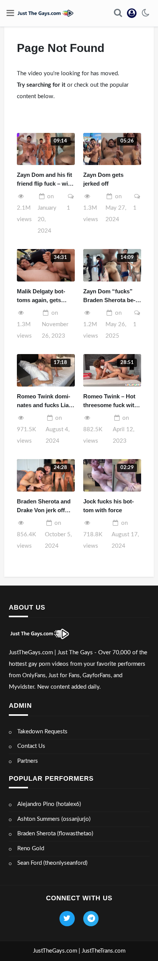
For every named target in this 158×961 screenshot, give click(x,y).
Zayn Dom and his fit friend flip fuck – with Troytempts (45, 179)
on (115, 208)
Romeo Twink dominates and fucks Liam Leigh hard (45, 401)
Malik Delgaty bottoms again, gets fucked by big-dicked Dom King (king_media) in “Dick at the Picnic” (45, 296)
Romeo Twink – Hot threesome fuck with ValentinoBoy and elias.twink (110, 401)
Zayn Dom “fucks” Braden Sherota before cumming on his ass (110, 296)
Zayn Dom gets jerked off (103, 179)
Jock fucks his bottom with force (108, 505)
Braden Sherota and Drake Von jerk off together (44, 506)
